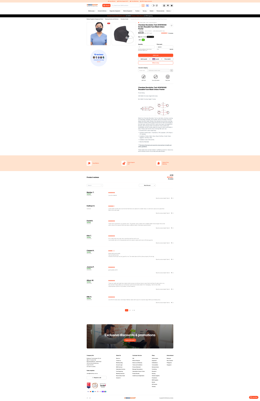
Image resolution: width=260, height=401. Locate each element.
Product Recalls (135, 373)
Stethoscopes (91, 10)
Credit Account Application (138, 375)
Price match (168, 59)
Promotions (154, 377)
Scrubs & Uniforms (102, 10)
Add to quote (144, 59)
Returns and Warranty (137, 362)
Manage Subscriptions (137, 369)
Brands (153, 382)
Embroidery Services (120, 369)
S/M (140, 39)
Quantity (140, 44)
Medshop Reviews (120, 373)
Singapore (169, 364)
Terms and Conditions (137, 364)
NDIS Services (119, 367)
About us (168, 10)
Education (154, 371)
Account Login (119, 364)
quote (157, 59)
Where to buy (155, 62)
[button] (164, 33)
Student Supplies (156, 375)
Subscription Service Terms (138, 371)
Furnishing (154, 369)
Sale (109, 23)
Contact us (118, 360)
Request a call (97, 377)
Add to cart (156, 55)
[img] (111, 192)
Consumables (155, 364)
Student (151, 10)
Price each (159, 44)
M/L (143, 39)
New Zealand (170, 360)
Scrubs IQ (118, 377)
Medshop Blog (119, 362)
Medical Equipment (127, 10)
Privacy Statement (136, 367)
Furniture (137, 10)
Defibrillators (155, 362)
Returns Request (136, 360)
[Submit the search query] (112, 6)
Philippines (169, 362)
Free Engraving (119, 371)
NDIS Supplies (155, 380)
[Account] (164, 5)
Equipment (154, 360)
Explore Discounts (130, 340)
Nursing (144, 10)
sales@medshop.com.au (92, 373)
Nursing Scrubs (155, 367)
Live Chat (255, 397)
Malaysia (169, 358)
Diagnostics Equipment (115, 10)
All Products (154, 384)
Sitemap (154, 386)
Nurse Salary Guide (120, 375)
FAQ (133, 358)
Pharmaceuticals (160, 10)
